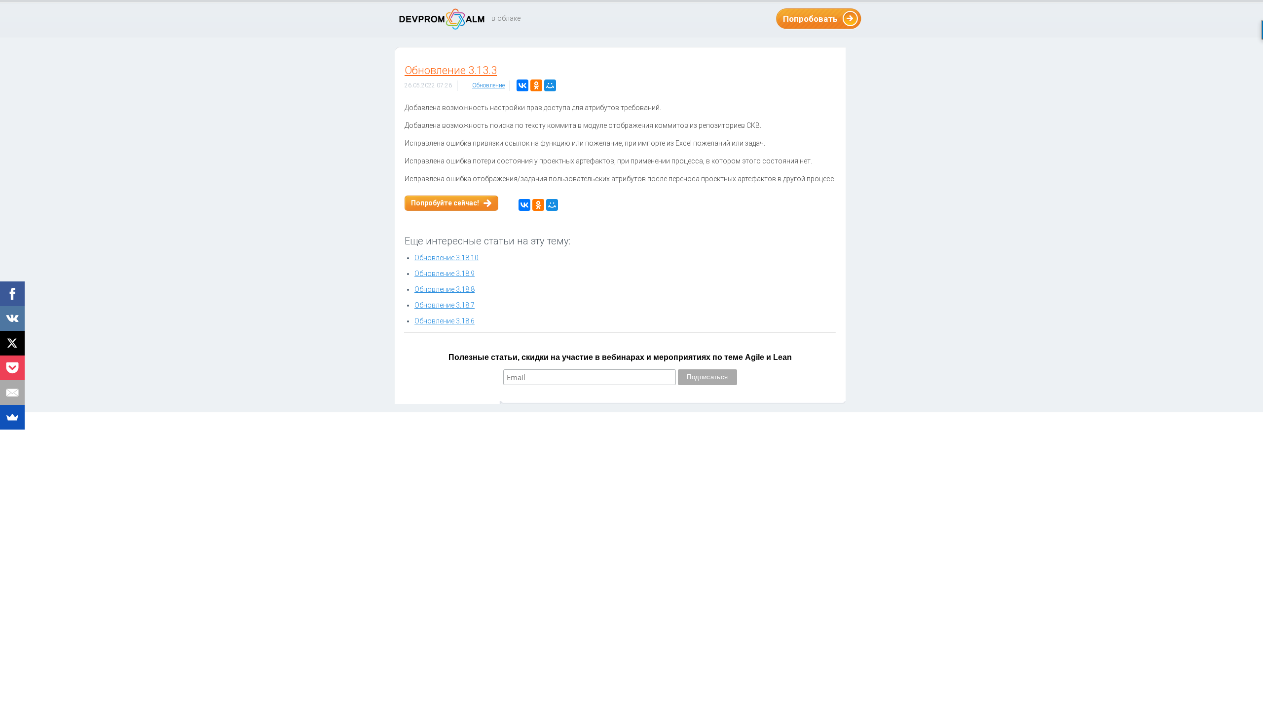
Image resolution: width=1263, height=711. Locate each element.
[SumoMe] (12, 417)
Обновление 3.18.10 (446, 258)
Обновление (488, 85)
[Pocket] (12, 368)
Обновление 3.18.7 (444, 305)
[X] (12, 343)
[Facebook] (12, 293)
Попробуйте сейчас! (445, 203)
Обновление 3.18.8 (444, 289)
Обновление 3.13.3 (451, 70)
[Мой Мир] (550, 85)
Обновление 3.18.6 (444, 321)
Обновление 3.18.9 (444, 273)
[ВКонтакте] (522, 85)
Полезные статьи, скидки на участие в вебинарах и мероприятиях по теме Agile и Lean (620, 357)
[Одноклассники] (536, 85)
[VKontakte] (12, 318)
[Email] (12, 392)
